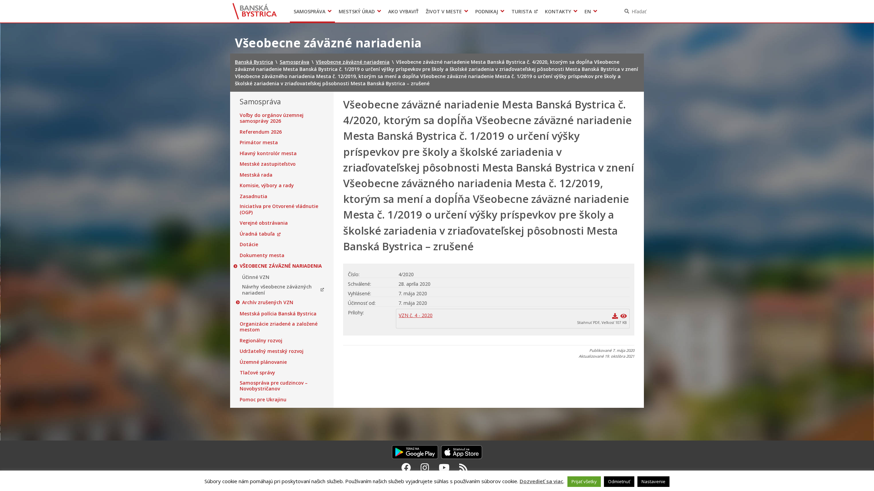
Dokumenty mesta (262, 255)
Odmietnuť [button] (619, 481)
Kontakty (558, 11)
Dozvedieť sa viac (541, 481)
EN (587, 11)
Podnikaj (486, 11)
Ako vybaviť (403, 11)
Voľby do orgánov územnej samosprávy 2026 (272, 118)
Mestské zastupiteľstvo (268, 164)
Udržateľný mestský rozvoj (272, 351)
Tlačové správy (257, 373)
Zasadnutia (253, 196)
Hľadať (639, 11)
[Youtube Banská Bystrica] (444, 467)
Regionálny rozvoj (261, 341)
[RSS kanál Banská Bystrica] (463, 467)
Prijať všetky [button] (584, 481)
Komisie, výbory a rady (267, 185)
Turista (521, 11)
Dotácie (249, 244)
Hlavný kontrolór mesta (268, 153)
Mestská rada (256, 175)
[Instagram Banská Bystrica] (425, 467)
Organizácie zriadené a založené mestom (279, 327)
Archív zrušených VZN (267, 302)
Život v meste (444, 11)
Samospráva (309, 11)
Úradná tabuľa (257, 234)
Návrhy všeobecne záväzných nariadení (277, 290)
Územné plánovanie (263, 362)
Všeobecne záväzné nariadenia (281, 266)
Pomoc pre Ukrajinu (263, 400)
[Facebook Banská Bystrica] (406, 467)
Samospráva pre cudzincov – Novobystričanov (274, 386)
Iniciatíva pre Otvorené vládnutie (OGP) (279, 209)
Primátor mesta (259, 142)
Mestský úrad (357, 11)
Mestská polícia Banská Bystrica (278, 314)
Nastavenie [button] (653, 481)
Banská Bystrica (255, 11)
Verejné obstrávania (264, 223)
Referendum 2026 (261, 132)
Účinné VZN (255, 277)
